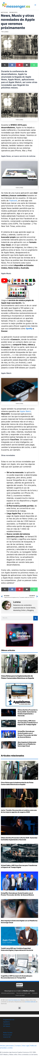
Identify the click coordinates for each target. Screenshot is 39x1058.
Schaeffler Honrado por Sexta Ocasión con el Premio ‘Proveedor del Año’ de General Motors (27, 734)
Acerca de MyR (20, 995)
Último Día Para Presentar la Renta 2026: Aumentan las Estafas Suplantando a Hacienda (27, 712)
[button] (19, 1007)
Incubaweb (6, 1024)
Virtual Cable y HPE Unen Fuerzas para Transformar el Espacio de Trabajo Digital (28, 723)
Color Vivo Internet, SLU (14, 1000)
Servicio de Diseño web (23, 993)
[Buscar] (35, 618)
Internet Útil (6, 1037)
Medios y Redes (29, 991)
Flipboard (13, 200)
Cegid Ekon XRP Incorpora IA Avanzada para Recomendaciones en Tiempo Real (16, 977)
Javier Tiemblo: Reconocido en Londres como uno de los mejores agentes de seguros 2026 (19, 811)
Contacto (34, 993)
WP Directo (6, 1026)
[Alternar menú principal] (35, 5)
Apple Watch (25, 411)
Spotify (29, 328)
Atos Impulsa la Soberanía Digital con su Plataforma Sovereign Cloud (27, 744)
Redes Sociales (7, 1032)
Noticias (4, 12)
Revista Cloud (7, 1035)
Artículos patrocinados (8, 993)
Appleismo (6, 1022)
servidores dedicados (30, 1001)
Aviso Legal (25, 1045)
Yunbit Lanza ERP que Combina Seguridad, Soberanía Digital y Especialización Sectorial (17, 949)
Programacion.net (8, 1019)
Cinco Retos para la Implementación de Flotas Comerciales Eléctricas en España (17, 783)
